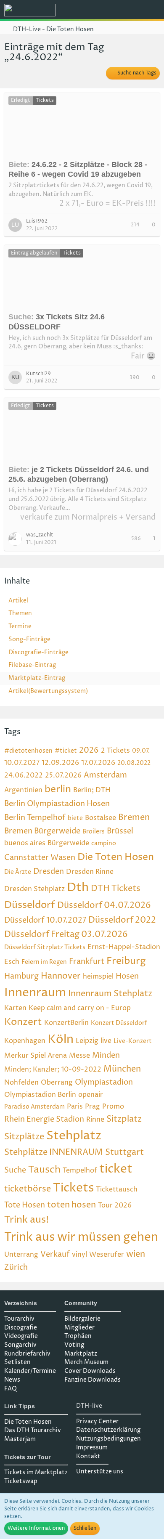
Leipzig (87, 1040)
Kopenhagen (24, 1040)
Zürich (16, 1267)
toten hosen (71, 1205)
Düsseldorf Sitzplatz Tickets (44, 947)
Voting (74, 1345)
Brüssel (120, 831)
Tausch (44, 1169)
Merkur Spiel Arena (35, 1055)
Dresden (48, 871)
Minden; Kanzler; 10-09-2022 (52, 1069)
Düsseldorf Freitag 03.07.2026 (66, 934)
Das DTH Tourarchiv (32, 1430)
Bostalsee (100, 818)
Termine (20, 626)
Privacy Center (97, 1421)
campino (103, 843)
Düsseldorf (29, 905)
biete (75, 818)
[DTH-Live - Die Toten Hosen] (30, 10)
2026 (89, 750)
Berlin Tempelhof (35, 817)
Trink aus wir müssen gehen (81, 1237)
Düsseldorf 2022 (122, 920)
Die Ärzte (17, 872)
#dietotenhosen (28, 751)
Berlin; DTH (92, 790)
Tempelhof (80, 1170)
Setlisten (17, 1362)
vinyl (79, 1254)
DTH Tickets (115, 888)
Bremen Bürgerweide (42, 831)
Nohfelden (21, 1082)
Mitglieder (79, 1328)
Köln (61, 1040)
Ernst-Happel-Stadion (123, 947)
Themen (20, 613)
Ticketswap (20, 1481)
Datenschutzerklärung (108, 1430)
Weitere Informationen (36, 1528)
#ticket (66, 751)
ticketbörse (27, 1189)
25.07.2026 (63, 775)
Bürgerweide (68, 843)
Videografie (21, 1336)
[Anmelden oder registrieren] (132, 10)
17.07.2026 (98, 762)
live (106, 1040)
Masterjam (20, 1439)
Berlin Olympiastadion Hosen (57, 804)
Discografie (20, 1328)
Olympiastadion (104, 1082)
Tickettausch (117, 1189)
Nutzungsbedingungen (108, 1439)
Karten (15, 1008)
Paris (75, 1106)
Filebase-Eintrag (32, 665)
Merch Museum (86, 1362)
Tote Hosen (24, 1205)
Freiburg (126, 961)
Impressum (92, 1447)
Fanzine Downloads (92, 1380)
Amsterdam (105, 775)
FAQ (10, 1389)
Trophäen (78, 1336)
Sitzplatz (124, 1119)
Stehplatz (74, 1136)
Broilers (93, 832)
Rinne (95, 1119)
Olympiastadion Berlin (40, 1094)
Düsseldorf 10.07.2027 (45, 920)
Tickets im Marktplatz (36, 1472)
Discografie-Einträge (38, 652)
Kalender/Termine (30, 1371)
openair (90, 1094)
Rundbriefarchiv (27, 1354)
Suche (15, 1170)
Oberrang (57, 1082)
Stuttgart (124, 1152)
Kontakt (88, 1456)
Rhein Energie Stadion (44, 1119)
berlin (58, 789)
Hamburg (21, 976)
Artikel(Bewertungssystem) (48, 691)
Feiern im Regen (44, 962)
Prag (92, 1106)
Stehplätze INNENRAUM (53, 1152)
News (12, 1380)
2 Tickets (115, 750)
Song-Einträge (29, 639)
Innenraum (35, 993)
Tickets (73, 1188)
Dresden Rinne (90, 871)
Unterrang (21, 1254)
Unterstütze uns (99, 1471)
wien (135, 1254)
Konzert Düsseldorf (119, 1023)
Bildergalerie (82, 1319)
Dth (78, 888)
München (122, 1069)
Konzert (23, 1022)
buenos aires (24, 843)
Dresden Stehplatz (34, 889)
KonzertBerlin (66, 1022)
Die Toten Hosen (115, 857)
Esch (11, 961)
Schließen (85, 1528)
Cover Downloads (90, 1371)
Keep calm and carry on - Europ (80, 1008)
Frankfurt (86, 961)
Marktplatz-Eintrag (36, 678)
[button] (111, 10)
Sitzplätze (24, 1137)
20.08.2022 (134, 763)
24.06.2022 (23, 775)
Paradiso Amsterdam (34, 1107)
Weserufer (106, 1254)
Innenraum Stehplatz (110, 994)
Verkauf (55, 1254)
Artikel (18, 601)
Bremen (134, 817)
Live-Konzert (133, 1041)
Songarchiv (20, 1345)
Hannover (61, 976)
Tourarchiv (19, 1319)
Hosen (127, 976)
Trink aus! (26, 1219)
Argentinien (23, 790)
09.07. (141, 751)
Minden (106, 1055)
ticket (115, 1169)
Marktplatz (80, 1354)
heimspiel (98, 976)
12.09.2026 (60, 762)
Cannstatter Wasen (39, 857)
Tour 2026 (115, 1205)
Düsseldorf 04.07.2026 (104, 905)
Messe (79, 1055)
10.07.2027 (22, 762)
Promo (113, 1106)
